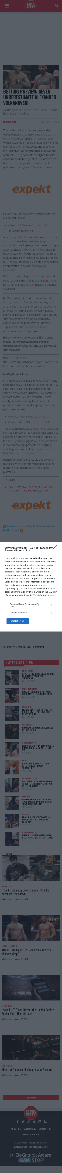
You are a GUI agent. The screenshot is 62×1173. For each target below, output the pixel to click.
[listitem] (31, 605)
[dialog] (31, 586)
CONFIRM (17, 621)
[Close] (56, 548)
